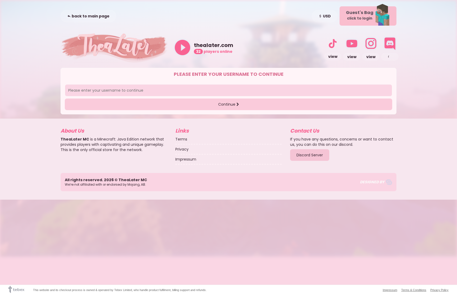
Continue (227, 104)
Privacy (182, 149)
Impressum (185, 159)
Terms (181, 139)
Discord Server (309, 155)
